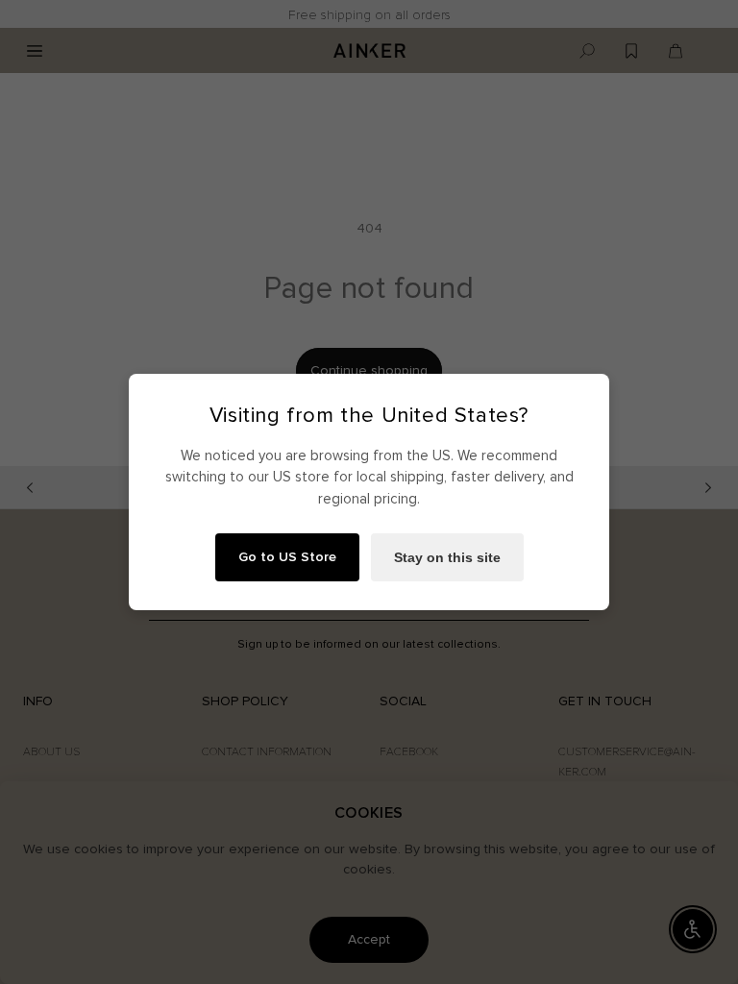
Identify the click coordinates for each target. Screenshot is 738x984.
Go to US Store (287, 557)
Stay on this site (447, 557)
